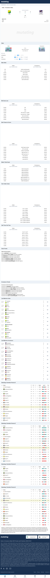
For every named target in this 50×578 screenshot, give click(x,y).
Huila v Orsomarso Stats (11, 4)
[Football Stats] (5, 2)
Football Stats (3, 4)
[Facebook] (2, 568)
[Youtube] (10, 568)
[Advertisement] (25, 32)
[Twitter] (4, 568)
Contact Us (47, 572)
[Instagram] (7, 568)
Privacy (38, 572)
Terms (35, 572)
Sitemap (42, 572)
